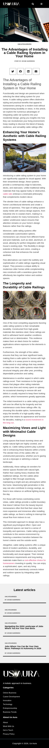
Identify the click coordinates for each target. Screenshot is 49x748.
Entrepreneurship (10, 708)
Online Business (9, 693)
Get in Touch (8, 730)
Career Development (11, 697)
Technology (7, 704)
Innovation (7, 700)
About (5, 722)
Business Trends (10, 712)
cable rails (7, 194)
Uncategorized (24, 44)
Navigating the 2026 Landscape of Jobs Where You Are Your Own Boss (24, 627)
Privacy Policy (8, 734)
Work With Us (8, 726)
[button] (33, 4)
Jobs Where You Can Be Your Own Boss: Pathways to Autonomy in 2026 (23, 647)
